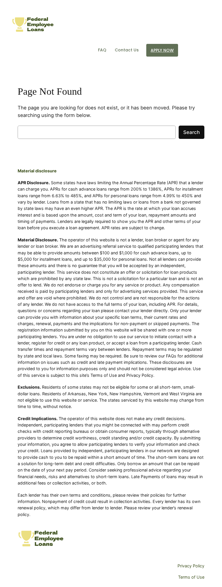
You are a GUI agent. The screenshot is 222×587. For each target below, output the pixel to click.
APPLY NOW (162, 50)
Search (191, 132)
